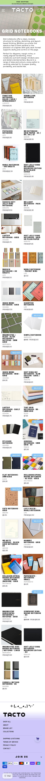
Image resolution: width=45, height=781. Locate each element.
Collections (8, 732)
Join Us (22, 757)
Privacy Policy (9, 745)
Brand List (7, 728)
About (6, 725)
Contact (7, 748)
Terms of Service (10, 742)
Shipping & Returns (11, 739)
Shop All (7, 722)
